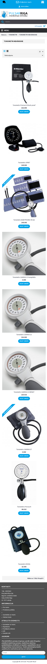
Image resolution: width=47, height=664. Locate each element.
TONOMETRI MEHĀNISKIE (28, 35)
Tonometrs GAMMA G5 (24, 334)
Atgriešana (6, 626)
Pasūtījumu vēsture (9, 629)
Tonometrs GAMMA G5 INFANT (24, 392)
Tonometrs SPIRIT (24, 162)
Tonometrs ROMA (24, 564)
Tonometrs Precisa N (24, 507)
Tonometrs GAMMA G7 (24, 449)
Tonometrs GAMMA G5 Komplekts (24, 277)
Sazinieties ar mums (9, 614)
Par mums (6, 607)
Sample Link (6, 633)
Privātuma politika (9, 610)
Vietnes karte (7, 617)
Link (4, 631)
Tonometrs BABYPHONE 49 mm (24, 220)
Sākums (4, 35)
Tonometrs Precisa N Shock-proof (24, 105)
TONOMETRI (13, 35)
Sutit (23, 656)
